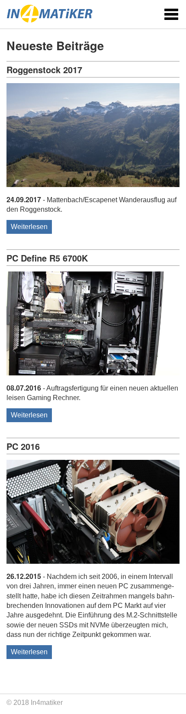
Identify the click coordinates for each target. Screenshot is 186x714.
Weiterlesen (29, 226)
